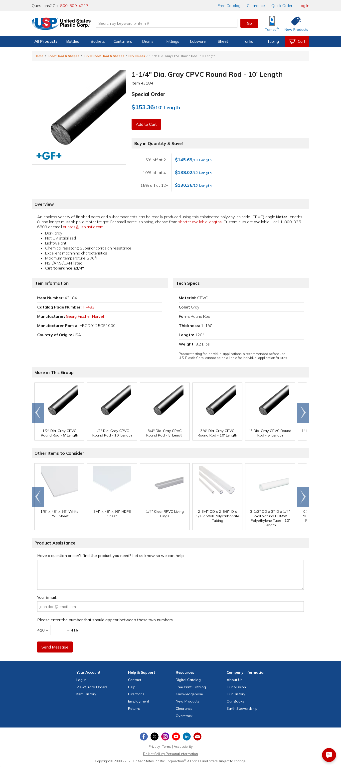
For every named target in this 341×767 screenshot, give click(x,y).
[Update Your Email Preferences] (197, 737)
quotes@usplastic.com (83, 226)
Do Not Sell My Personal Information (170, 754)
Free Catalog (191, 687)
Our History (236, 694)
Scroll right (303, 413)
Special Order (149, 94)
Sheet (223, 41)
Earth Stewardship (242, 708)
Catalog (229, 5)
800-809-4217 (74, 5)
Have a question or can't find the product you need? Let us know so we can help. (110, 555)
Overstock (184, 716)
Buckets (98, 41)
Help (132, 687)
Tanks (248, 41)
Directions (136, 694)
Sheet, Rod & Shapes (63, 56)
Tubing (273, 41)
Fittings (172, 41)
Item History (86, 694)
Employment (138, 701)
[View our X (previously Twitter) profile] (155, 737)
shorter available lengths (200, 221)
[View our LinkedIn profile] (187, 737)
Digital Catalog (188, 680)
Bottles (72, 41)
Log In (304, 5)
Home (38, 56)
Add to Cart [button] (146, 124)
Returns (134, 708)
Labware (198, 41)
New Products (187, 701)
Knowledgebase (189, 694)
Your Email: (47, 597)
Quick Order (281, 5)
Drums (148, 41)
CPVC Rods (136, 56)
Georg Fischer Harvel (85, 316)
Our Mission (236, 687)
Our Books (235, 701)
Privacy (154, 746)
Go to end (38, 413)
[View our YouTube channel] (176, 737)
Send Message (54, 647)
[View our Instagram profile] (165, 737)
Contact (134, 680)
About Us (234, 680)
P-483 (89, 307)
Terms (166, 746)
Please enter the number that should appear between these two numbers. (105, 619)
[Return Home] (61, 24)
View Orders (91, 687)
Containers (123, 41)
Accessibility (183, 746)
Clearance (256, 5)
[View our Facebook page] (144, 737)
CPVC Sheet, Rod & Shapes (103, 56)
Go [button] (249, 23)
